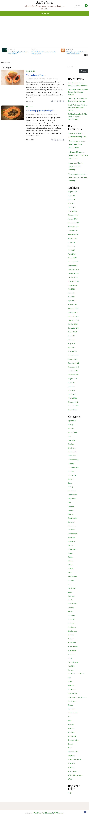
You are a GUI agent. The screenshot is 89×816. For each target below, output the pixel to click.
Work (70, 779)
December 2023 (73, 316)
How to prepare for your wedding (75, 166)
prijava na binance (75, 152)
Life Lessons (72, 631)
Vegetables (71, 756)
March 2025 (72, 258)
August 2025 (72, 238)
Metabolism (72, 650)
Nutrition (71, 666)
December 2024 (73, 270)
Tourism (71, 728)
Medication (72, 643)
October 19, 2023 (32, 79)
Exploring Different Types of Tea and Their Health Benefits (78, 92)
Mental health (73, 647)
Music (70, 658)
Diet (69, 502)
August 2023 (72, 332)
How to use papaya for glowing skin (40, 110)
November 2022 (73, 367)
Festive (70, 553)
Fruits (70, 584)
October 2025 (73, 231)
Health (33, 71)
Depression (72, 499)
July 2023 (71, 336)
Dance (70, 483)
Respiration (72, 701)
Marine (70, 639)
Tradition (71, 732)
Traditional (72, 736)
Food (28, 71)
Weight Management (75, 775)
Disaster (71, 510)
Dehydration (72, 495)
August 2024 (72, 285)
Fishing (70, 557)
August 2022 (72, 379)
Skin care (29, 107)
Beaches (71, 444)
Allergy (70, 425)
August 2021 (72, 410)
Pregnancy (72, 689)
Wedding (71, 767)
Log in (70, 793)
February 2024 (73, 309)
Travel (70, 744)
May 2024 (71, 297)
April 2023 (71, 347)
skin (55, 114)
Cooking (71, 471)
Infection (71, 623)
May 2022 (71, 390)
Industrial (71, 619)
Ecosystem (71, 526)
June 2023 (71, 340)
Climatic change (73, 460)
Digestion (71, 506)
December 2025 (73, 223)
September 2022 (73, 375)
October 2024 (73, 277)
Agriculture (72, 421)
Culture (70, 479)
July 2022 (71, 383)
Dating (70, 487)
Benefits (42, 79)
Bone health (72, 452)
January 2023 (72, 359)
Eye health (71, 541)
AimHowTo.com (44, 3)
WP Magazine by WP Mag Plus (53, 813)
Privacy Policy (45, 13)
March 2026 (72, 211)
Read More (30, 101)
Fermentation (72, 549)
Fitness (70, 561)
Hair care (71, 596)
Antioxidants (72, 432)
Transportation (73, 740)
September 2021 (73, 406)
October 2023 (73, 324)
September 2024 (73, 281)
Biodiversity (72, 448)
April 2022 (71, 394)
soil (69, 717)
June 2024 (71, 293)
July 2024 (71, 289)
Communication (73, 467)
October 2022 (73, 371)
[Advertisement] (44, 28)
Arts (69, 436)
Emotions (71, 530)
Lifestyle (71, 635)
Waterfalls (71, 763)
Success (71, 724)
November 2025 (73, 227)
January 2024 (72, 312)
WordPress (37, 813)
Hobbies (71, 608)
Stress (70, 721)
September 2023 (73, 328)
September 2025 (73, 235)
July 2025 (71, 242)
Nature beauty (73, 662)
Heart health (72, 604)
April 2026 (71, 207)
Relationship (72, 693)
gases (70, 592)
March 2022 (72, 398)
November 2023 (73, 320)
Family (70, 545)
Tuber (70, 748)
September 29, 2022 (33, 114)
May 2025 (71, 250)
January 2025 (72, 266)
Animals (71, 428)
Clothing (71, 464)
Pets (69, 678)
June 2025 (71, 246)
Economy (71, 522)
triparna (71, 133)
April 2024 (71, 301)
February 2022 (73, 402)
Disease (70, 514)
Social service (73, 713)
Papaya (55, 79)
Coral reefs (72, 475)
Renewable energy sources (77, 697)
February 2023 (73, 355)
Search (70, 67)
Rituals (70, 705)
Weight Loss (72, 771)
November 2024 (73, 273)
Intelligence (72, 627)
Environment (72, 534)
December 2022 (73, 363)
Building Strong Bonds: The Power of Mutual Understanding (77, 53)
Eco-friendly (72, 518)
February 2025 (73, 262)
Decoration (72, 491)
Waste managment (74, 760)
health (49, 79)
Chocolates (72, 456)
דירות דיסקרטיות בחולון (75, 141)
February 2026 (73, 215)
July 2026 (71, 196)
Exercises (71, 538)
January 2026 (72, 219)
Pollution (71, 686)
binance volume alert (76, 174)
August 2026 (72, 192)
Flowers (71, 569)
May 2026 (71, 203)
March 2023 (72, 351)
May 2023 (71, 344)
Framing (71, 580)
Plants (70, 682)
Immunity (71, 615)
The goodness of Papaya (35, 75)
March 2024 (72, 305)
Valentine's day (73, 752)
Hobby (70, 612)
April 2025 (71, 254)
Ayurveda (71, 440)
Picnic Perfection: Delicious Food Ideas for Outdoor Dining (77, 107)
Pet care (71, 670)
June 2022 (71, 386)
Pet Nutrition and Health (76, 674)
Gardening (72, 588)
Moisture (71, 654)
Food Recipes (72, 576)
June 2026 (71, 199)
